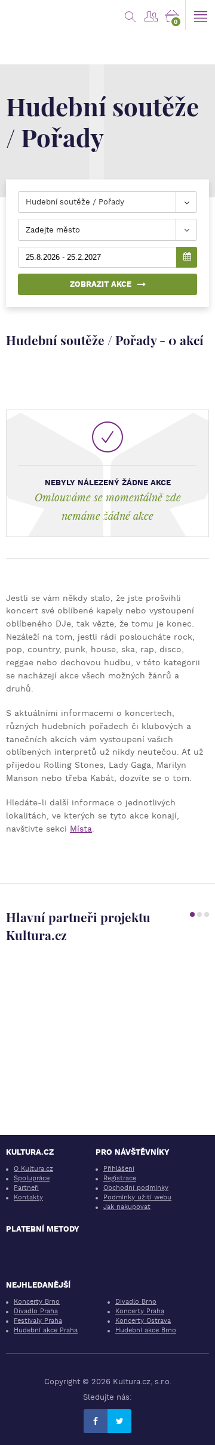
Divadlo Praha (36, 1311)
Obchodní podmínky (135, 1188)
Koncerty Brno (37, 1302)
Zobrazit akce (100, 284)
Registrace (119, 1178)
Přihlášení (118, 1169)
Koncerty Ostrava (143, 1321)
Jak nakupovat (126, 1207)
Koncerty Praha (139, 1311)
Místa (81, 828)
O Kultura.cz (33, 1169)
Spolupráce (32, 1178)
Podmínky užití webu (137, 1197)
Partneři (26, 1188)
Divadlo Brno (135, 1302)
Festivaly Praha (38, 1321)
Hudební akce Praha (46, 1330)
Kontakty (28, 1197)
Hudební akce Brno (145, 1330)
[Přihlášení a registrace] (150, 15)
